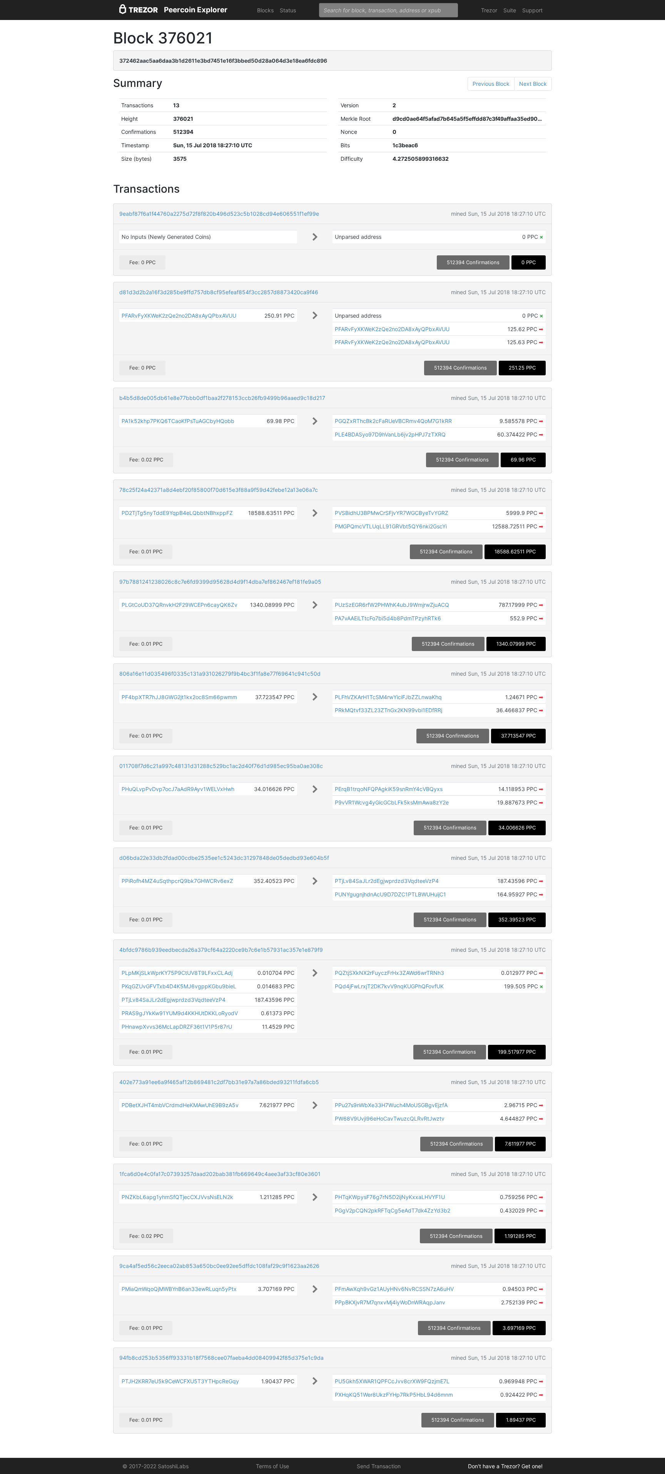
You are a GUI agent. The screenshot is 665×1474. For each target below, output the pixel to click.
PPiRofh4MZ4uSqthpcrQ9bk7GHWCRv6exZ (177, 881)
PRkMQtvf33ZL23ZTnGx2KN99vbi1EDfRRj (388, 710)
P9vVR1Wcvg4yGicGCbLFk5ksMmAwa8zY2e (392, 802)
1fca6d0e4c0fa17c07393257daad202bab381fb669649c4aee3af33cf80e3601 (220, 1174)
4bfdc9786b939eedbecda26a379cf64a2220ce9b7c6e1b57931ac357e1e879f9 (221, 949)
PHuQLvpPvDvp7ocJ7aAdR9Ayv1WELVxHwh (178, 789)
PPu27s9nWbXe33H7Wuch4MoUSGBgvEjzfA (391, 1105)
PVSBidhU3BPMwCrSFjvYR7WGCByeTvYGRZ (391, 513)
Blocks (265, 10)
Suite (509, 10)
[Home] (138, 10)
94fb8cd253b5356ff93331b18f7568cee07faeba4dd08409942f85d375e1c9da (221, 1357)
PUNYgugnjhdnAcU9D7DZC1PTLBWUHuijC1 (390, 894)
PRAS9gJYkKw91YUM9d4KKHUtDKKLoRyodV (180, 1013)
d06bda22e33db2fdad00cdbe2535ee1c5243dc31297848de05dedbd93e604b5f (224, 857)
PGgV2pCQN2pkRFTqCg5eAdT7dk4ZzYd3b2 (392, 1210)
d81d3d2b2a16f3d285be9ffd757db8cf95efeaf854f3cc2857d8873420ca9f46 (218, 292)
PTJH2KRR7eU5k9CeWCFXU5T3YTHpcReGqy (180, 1381)
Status (288, 10)
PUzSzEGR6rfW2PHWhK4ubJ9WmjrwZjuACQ (392, 604)
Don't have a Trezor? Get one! (505, 1466)
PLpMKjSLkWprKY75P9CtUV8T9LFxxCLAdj (177, 972)
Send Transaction (379, 1466)
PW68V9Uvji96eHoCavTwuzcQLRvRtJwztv (389, 1118)
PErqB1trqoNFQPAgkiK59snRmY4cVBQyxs (389, 789)
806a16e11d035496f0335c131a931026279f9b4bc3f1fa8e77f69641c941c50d (220, 673)
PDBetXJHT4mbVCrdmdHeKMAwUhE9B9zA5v (180, 1105)
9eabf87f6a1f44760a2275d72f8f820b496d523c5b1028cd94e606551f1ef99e (219, 213)
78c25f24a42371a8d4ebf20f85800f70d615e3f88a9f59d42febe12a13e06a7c (218, 489)
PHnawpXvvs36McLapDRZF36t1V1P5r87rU (177, 1026)
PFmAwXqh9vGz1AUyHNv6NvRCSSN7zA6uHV (394, 1289)
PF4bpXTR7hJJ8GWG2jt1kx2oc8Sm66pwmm (179, 697)
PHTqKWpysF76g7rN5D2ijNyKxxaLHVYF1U (390, 1197)
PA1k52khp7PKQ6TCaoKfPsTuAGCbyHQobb (178, 421)
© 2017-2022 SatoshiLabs (155, 1466)
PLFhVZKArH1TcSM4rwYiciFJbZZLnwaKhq (388, 697)
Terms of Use (272, 1466)
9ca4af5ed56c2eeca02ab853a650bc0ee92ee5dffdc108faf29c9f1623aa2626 (219, 1265)
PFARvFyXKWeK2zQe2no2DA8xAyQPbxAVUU (179, 315)
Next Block (533, 83)
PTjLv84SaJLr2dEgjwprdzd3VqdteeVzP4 (387, 881)
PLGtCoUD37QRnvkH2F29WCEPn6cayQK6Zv (179, 604)
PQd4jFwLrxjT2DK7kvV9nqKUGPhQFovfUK (389, 986)
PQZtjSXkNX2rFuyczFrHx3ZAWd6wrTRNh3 (389, 972)
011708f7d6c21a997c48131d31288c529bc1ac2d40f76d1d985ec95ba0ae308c (221, 766)
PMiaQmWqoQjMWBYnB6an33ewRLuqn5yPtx (179, 1289)
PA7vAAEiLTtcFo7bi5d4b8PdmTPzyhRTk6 (388, 618)
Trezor (489, 10)
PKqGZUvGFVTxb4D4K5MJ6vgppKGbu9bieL (179, 986)
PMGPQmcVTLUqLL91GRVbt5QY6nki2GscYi (391, 526)
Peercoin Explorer (195, 9)
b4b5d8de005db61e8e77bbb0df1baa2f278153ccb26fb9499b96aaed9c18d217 (222, 398)
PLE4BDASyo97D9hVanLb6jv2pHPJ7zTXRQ (390, 434)
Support (532, 10)
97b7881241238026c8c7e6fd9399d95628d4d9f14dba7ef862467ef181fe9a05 (220, 581)
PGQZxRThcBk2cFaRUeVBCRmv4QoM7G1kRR (393, 421)
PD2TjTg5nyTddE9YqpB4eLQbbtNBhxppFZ (177, 513)
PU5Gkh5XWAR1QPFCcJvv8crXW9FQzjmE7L (392, 1381)
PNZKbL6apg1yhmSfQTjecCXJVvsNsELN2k (177, 1197)
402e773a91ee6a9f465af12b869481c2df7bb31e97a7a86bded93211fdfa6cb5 (219, 1082)
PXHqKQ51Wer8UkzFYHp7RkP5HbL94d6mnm (394, 1394)
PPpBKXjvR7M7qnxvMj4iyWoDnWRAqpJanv (390, 1302)
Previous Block (491, 83)
